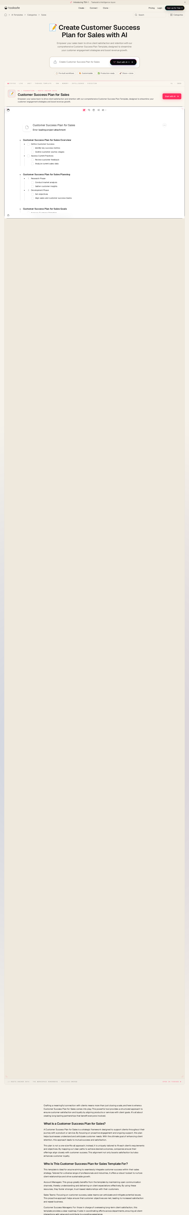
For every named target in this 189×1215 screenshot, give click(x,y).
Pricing (152, 8)
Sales (43, 15)
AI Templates (17, 15)
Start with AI (170, 96)
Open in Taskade (171, 1082)
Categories (32, 15)
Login (159, 8)
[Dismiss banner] (185, 2)
